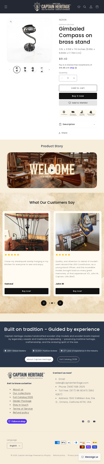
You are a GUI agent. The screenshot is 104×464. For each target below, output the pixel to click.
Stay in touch (20, 404)
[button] (6, 7)
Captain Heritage (25, 455)
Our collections (22, 393)
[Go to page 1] (49, 303)
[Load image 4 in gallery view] (41, 69)
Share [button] (64, 133)
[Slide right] (49, 69)
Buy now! (26, 291)
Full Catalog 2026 (68, 359)
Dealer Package (22, 401)
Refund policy (21, 412)
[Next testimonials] (60, 303)
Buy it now (78, 96)
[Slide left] (10, 69)
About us (18, 389)
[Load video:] (52, 170)
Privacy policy (74, 455)
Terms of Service (23, 408)
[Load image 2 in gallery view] (25, 69)
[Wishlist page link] (79, 7)
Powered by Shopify (42, 455)
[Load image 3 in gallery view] (33, 69)
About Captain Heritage (39, 359)
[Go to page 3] (54, 303)
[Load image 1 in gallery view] (16, 69)
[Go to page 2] (52, 303)
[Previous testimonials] (44, 303)
